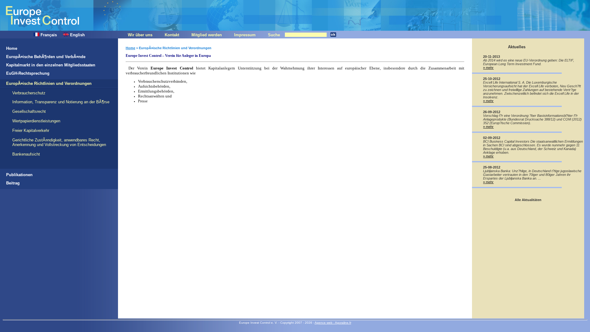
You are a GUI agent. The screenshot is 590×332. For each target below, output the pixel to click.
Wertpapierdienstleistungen (36, 121)
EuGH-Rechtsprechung (27, 73)
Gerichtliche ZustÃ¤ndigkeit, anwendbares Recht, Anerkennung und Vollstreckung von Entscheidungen (59, 142)
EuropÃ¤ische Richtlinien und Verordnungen (49, 83)
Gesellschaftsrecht (29, 111)
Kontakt (172, 35)
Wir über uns (140, 35)
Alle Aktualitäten (528, 200)
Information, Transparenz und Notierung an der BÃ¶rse (60, 102)
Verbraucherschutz (28, 93)
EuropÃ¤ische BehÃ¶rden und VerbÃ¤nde (45, 56)
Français (48, 35)
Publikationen (19, 174)
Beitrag (13, 183)
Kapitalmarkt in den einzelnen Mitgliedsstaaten (50, 65)
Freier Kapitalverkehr (30, 130)
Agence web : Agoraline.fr (333, 322)
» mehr (488, 67)
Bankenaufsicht (26, 154)
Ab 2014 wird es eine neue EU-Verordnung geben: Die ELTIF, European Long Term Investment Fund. (528, 62)
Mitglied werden (206, 35)
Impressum (245, 35)
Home (11, 48)
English (77, 35)
